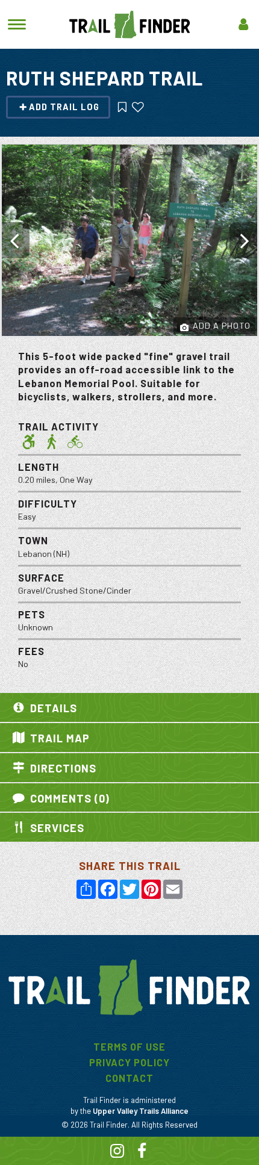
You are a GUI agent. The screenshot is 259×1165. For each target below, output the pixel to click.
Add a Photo (220, 325)
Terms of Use (129, 1046)
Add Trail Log (64, 107)
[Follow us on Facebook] (142, 1153)
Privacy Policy (129, 1062)
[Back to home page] (130, 23)
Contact (129, 1078)
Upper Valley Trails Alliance (141, 1111)
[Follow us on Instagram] (117, 1153)
